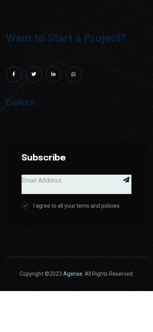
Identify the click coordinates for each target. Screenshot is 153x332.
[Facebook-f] (14, 74)
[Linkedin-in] (54, 74)
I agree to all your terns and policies (76, 206)
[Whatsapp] (74, 74)
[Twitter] (34, 74)
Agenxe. (73, 274)
